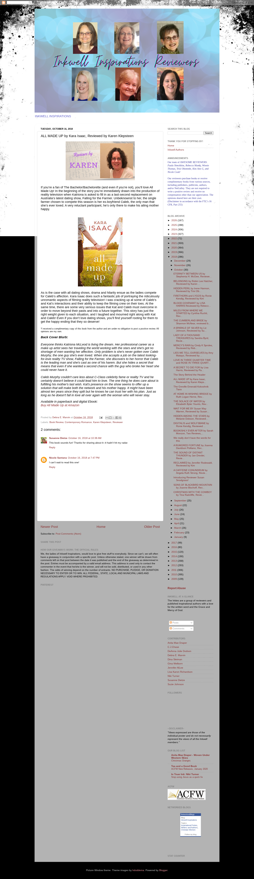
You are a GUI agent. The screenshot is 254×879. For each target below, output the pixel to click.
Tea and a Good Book (184, 766)
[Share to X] (113, 417)
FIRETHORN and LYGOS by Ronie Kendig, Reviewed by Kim (192, 297)
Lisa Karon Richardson (180, 672)
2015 (174, 552)
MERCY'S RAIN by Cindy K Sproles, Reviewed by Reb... (193, 346)
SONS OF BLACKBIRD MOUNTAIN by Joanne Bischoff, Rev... (192, 486)
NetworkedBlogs (188, 814)
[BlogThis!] (110, 417)
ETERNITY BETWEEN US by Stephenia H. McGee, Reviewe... (192, 275)
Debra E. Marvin (176, 655)
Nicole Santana (58, 458)
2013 (174, 561)
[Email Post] (100, 417)
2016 (174, 547)
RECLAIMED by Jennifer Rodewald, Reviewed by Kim (193, 464)
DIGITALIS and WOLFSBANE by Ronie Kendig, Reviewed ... (191, 424)
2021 (174, 243)
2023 (174, 234)
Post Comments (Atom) (68, 533)
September (180, 500)
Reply (52, 447)
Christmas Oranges (181, 760)
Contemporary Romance (78, 422)
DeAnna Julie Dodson (179, 651)
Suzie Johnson (176, 684)
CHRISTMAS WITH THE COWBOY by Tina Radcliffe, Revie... (192, 493)
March (178, 528)
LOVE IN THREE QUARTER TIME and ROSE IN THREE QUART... (192, 361)
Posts (175, 622)
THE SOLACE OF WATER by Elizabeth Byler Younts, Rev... (190, 402)
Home (101, 527)
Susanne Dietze (58, 438)
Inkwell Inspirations (189, 820)
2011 (174, 570)
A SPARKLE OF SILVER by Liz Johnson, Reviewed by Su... (189, 329)
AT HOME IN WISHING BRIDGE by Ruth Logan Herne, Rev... (192, 395)
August (178, 505)
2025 (174, 225)
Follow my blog (190, 834)
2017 (174, 542)
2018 (174, 257)
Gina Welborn (175, 663)
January (179, 537)
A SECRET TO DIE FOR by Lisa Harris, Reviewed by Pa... (190, 369)
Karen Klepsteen (102, 422)
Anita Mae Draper (177, 643)
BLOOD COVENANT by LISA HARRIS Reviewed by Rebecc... (192, 304)
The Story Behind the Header (189, 374)
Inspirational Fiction (189, 825)
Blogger (163, 870)
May (177, 519)
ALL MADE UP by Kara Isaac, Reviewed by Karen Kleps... (189, 380)
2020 (174, 247)
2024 (174, 229)
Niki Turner (174, 676)
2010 (174, 574)
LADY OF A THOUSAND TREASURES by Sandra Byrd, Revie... (191, 338)
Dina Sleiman (175, 659)
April (177, 523)
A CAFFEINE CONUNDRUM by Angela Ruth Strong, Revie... (190, 471)
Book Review (56, 422)
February (179, 532)
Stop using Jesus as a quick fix (187, 777)
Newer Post (49, 527)
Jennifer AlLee (175, 667)
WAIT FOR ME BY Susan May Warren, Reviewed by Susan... (191, 410)
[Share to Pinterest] (120, 417)
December (180, 261)
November (180, 265)
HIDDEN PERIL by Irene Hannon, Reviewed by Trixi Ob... (191, 289)
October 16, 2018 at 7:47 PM (84, 458)
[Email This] (107, 417)
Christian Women (188, 830)
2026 (174, 220)
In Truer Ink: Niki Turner (185, 774)
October (179, 269)
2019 (174, 252)
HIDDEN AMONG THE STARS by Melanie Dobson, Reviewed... (191, 417)
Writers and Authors (189, 828)
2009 (174, 579)
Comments (178, 628)
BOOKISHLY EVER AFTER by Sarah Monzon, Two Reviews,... (193, 432)
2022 (174, 238)
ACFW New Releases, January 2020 (189, 769)
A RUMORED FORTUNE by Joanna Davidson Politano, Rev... (193, 446)
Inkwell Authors (176, 149)
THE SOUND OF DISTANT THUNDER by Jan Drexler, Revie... (189, 455)
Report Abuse (177, 588)
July (176, 509)
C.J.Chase (173, 647)
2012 (174, 565)
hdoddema (138, 870)
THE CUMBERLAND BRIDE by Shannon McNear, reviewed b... (191, 322)
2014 (174, 556)
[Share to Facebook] (117, 417)
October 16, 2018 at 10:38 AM (84, 438)
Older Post (152, 527)
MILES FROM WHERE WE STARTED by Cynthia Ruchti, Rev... (190, 313)
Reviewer (118, 422)
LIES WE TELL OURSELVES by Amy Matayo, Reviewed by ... (193, 354)
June (177, 514)
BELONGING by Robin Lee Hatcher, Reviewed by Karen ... (193, 282)
